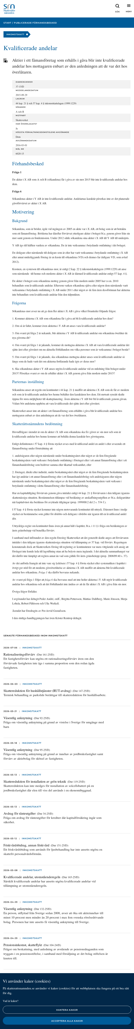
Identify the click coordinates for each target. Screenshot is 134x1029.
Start (7, 22)
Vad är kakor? (10, 1001)
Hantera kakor (67, 1010)
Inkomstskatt (32, 647)
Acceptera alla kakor (67, 1021)
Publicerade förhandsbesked (35, 22)
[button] (117, 8)
